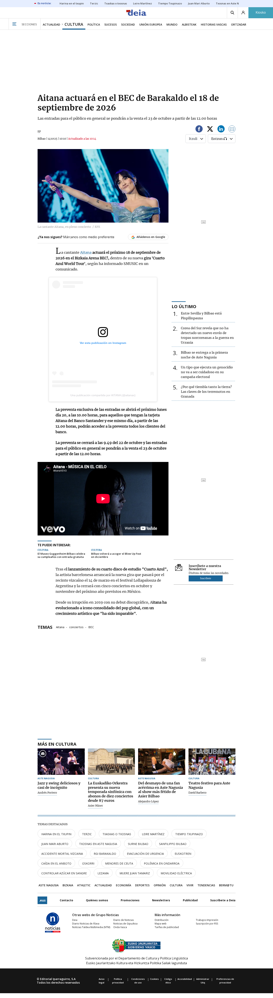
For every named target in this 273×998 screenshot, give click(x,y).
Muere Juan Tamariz (135, 873)
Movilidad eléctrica (176, 873)
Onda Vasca (120, 927)
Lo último (184, 306)
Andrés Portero (47, 792)
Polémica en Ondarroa (161, 863)
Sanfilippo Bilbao (172, 844)
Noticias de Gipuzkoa (125, 923)
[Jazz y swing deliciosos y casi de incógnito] (61, 761)
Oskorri (88, 863)
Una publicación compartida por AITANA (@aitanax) (103, 395)
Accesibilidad (184, 978)
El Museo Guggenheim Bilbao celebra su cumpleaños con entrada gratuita (61, 555)
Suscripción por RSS (207, 923)
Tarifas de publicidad (167, 927)
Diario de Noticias (123, 920)
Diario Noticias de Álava (85, 923)
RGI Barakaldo (105, 854)
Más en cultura (57, 744)
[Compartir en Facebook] (199, 129)
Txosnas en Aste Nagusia (98, 844)
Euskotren (183, 854)
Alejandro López (148, 801)
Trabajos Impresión (207, 920)
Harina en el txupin (56, 834)
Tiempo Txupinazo (189, 834)
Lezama (103, 873)
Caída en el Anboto (56, 863)
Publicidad (190, 900)
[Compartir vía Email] (232, 129)
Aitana (86, 252)
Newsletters (161, 900)
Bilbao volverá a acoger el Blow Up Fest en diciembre (116, 555)
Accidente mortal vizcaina (62, 854)
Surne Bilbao (138, 844)
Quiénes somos (97, 900)
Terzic (87, 834)
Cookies (154, 978)
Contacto (66, 900)
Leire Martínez (153, 834)
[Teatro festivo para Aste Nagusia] (212, 761)
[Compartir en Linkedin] (221, 129)
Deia (74, 920)
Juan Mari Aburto (54, 844)
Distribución (161, 920)
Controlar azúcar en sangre (64, 873)
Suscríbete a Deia (222, 900)
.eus (42, 900)
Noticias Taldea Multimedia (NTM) (91, 927)
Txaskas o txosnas (117, 834)
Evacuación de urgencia (145, 854)
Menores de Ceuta (119, 863)
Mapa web (160, 923)
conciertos (76, 627)
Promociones (130, 900)
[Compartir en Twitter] (210, 129)
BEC (91, 627)
